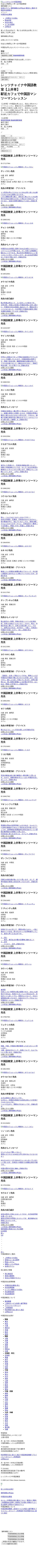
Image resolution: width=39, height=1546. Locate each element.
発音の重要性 (9, 1276)
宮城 (6, 1364)
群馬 (6, 1334)
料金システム (9, 1262)
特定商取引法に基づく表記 (14, 1310)
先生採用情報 (9, 1287)
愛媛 (6, 1408)
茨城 (6, 1330)
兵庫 (6, 1340)
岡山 (6, 1397)
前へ (2, 1233)
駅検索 (22, 55)
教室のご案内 (30, 8)
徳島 (6, 1404)
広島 (6, 1400)
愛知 (6, 1389)
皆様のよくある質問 (12, 1260)
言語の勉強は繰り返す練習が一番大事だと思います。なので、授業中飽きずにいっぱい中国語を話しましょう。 (19, 778)
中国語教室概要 (26, 1455)
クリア (3, 148)
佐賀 (6, 1416)
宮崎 (6, 1425)
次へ (2, 1252)
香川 (6, 1406)
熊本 (6, 1421)
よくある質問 (9, 24)
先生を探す (9, 22)
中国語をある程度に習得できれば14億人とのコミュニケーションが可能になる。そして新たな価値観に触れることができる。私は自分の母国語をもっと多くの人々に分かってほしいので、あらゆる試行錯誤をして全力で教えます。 (19, 253)
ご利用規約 (9, 1307)
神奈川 (7, 1328)
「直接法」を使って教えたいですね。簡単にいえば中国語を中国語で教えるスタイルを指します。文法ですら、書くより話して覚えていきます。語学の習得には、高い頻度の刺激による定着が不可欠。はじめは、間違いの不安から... (19, 680)
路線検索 (16, 55)
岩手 (6, 1359)
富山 (6, 1374)
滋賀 (6, 1345)
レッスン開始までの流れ (13, 1289)
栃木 (6, 1332)
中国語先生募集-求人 (12, 1285)
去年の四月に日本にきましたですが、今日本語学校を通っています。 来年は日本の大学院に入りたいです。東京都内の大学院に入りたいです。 (19, 1218)
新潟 (6, 1372)
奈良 (6, 1347)
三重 (6, 1342)
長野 (6, 1383)
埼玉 (6, 1323)
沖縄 (6, 1429)
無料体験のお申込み (18, 8)
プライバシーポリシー (13, 1305)
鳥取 (6, 1393)
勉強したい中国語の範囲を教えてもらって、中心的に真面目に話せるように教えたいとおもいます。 (19, 574)
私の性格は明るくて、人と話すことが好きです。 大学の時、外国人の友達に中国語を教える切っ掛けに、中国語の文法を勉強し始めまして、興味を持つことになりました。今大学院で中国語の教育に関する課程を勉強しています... (19, 307)
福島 (6, 1368)
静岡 (6, 1387)
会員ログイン (5, 8)
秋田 (6, 1361)
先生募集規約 (9, 1292)
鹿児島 (7, 1427)
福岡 (6, 1414)
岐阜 (6, 1385)
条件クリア (5, 53)
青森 (6, 1357)
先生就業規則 (9, 1294)
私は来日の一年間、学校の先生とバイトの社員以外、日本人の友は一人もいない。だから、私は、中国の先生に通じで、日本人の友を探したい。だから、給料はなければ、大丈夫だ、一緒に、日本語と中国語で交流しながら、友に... (19, 626)
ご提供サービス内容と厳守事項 (16, 1303)
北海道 (7, 1355)
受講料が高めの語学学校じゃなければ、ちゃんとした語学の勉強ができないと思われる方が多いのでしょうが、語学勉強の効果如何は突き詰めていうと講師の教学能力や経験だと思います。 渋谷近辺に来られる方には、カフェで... (19, 830)
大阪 (6, 1338)
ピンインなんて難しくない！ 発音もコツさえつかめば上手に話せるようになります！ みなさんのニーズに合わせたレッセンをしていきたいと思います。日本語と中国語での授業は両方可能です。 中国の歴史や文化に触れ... (19, 1160)
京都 (6, 1351)
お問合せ (8, 26)
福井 (6, 1378)
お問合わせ (9, 1312)
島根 (6, 1395)
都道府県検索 (5, 120)
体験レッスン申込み (12, 1264)
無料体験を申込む (7, 36)
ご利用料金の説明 (7, 1502)
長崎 (6, 1419)
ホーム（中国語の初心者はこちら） (13, 1500)
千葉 (6, 1326)
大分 (6, 1423)
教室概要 (8, 1301)
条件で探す (5, 122)
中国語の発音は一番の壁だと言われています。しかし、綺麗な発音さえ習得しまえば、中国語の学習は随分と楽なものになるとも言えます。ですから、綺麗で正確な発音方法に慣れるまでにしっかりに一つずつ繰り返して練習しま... (19, 415)
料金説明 (8, 20)
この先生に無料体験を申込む (11, 207)
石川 (6, 1376)
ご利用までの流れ (11, 18)
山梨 (6, 1381)
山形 (6, 1366)
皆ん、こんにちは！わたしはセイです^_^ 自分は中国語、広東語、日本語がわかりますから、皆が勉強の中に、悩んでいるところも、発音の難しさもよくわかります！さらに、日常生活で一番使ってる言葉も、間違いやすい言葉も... (19, 522)
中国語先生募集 (6, 14)
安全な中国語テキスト (13, 1278)
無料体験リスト (6, 6)
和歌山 (7, 1349)
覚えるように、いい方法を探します (17, 730)
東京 (6, 1321)
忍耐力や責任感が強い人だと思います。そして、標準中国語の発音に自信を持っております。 (19, 882)
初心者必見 (9, 1274)
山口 (6, 1402)
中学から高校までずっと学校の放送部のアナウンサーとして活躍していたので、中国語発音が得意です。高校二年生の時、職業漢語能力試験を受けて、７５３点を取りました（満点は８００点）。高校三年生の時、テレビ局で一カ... (19, 361)
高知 (6, 1410)
